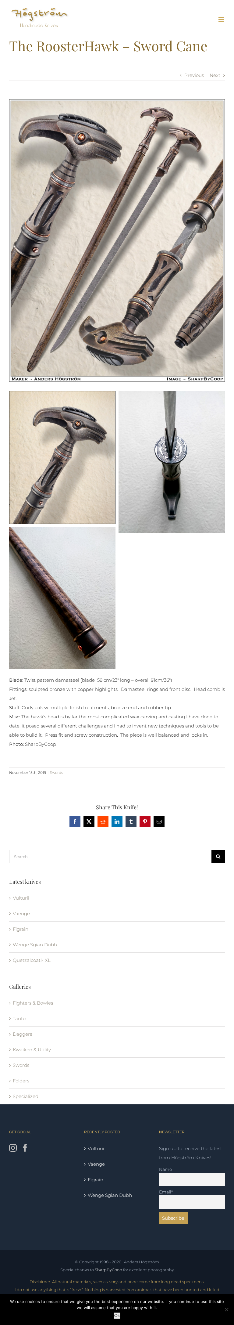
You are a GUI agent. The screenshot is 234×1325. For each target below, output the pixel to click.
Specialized (25, 1096)
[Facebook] (25, 1148)
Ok (117, 1315)
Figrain (20, 929)
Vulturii (21, 898)
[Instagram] (13, 1148)
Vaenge (21, 913)
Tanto (19, 1018)
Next (215, 75)
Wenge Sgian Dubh (35, 945)
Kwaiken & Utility (32, 1049)
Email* (166, 1192)
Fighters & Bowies (33, 1003)
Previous (194, 75)
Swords (56, 772)
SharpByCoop (108, 1269)
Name (165, 1169)
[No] (226, 1309)
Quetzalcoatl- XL (32, 960)
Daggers (22, 1034)
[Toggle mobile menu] (221, 19)
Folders (21, 1081)
